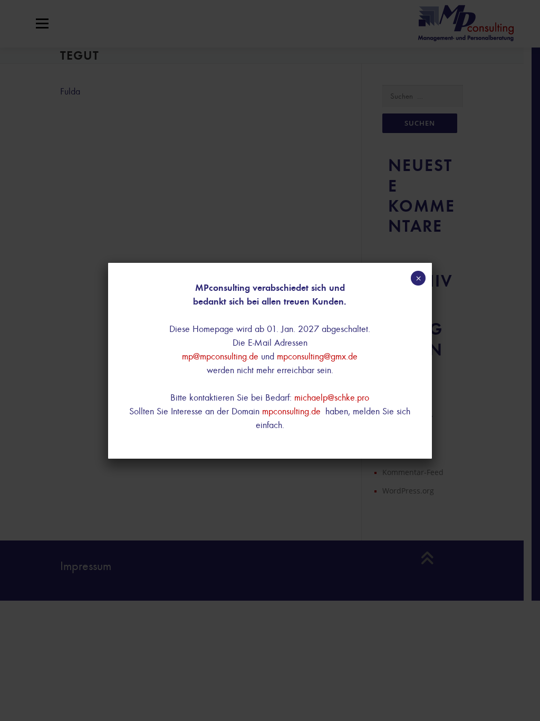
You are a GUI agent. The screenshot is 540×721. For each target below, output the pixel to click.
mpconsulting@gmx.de (317, 356)
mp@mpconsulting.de (220, 356)
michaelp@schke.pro (331, 397)
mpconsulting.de (291, 411)
